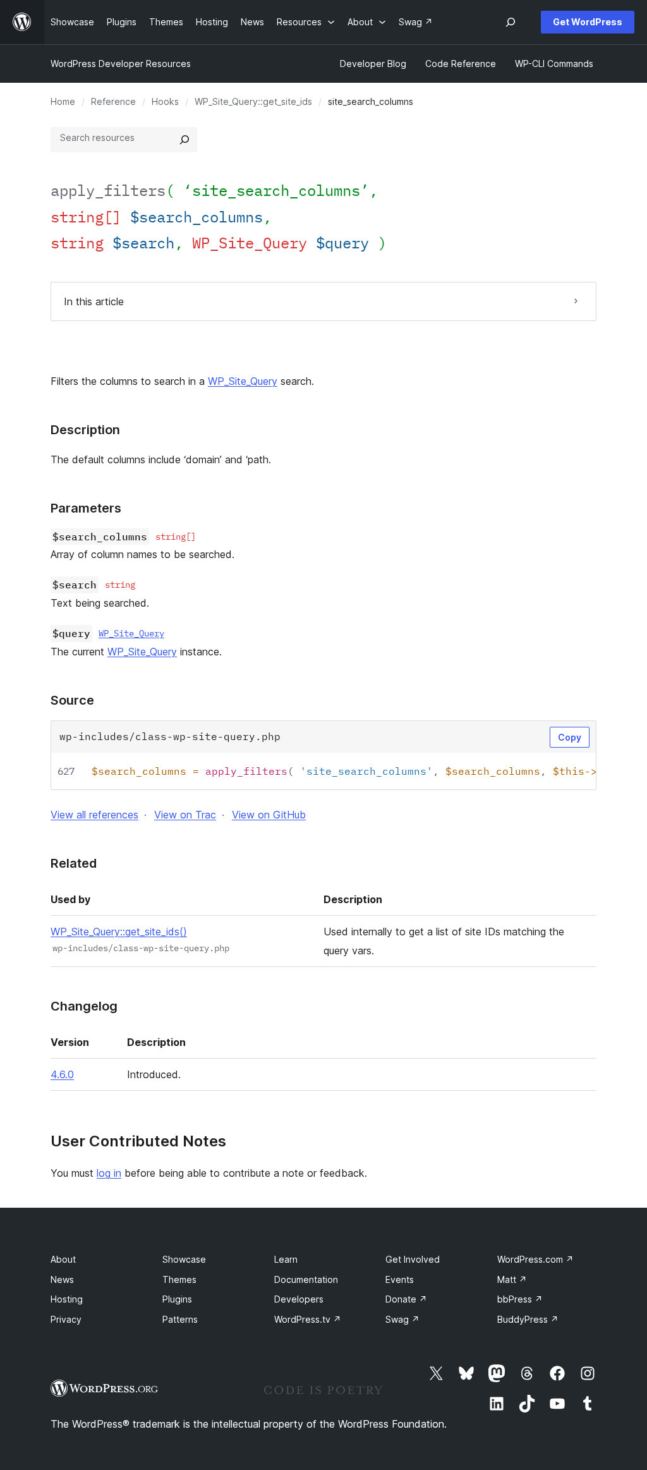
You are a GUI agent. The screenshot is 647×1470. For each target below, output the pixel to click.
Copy (569, 737)
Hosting (67, 1299)
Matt (512, 1279)
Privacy (66, 1319)
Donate (406, 1299)
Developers (299, 1299)
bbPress (520, 1299)
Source (72, 700)
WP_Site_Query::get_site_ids (253, 101)
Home (63, 101)
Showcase (184, 1259)
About (63, 1259)
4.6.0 (62, 1074)
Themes (179, 1279)
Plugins (177, 1299)
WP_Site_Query (242, 381)
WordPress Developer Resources (121, 63)
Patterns (180, 1319)
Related (74, 863)
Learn (286, 1259)
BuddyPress (528, 1319)
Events (399, 1279)
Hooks (165, 101)
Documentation (306, 1279)
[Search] (184, 139)
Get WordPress (587, 21)
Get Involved (412, 1259)
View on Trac (185, 814)
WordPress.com (535, 1259)
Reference (113, 101)
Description (85, 429)
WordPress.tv (307, 1319)
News (62, 1279)
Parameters (86, 508)
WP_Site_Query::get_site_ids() (119, 931)
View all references (94, 814)
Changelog (84, 1006)
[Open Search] (510, 22)
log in (109, 1173)
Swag (402, 1319)
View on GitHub (269, 814)
